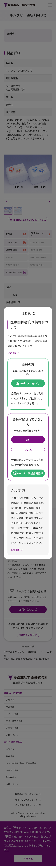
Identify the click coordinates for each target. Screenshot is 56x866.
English (11, 353)
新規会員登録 (35, 473)
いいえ (28, 449)
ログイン (35, 383)
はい (28, 439)
